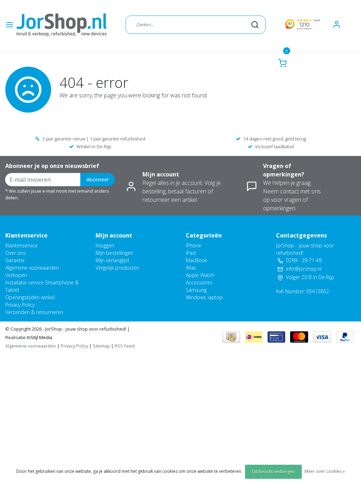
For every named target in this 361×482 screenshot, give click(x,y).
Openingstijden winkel (30, 297)
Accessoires (199, 282)
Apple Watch (200, 275)
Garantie (15, 260)
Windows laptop (204, 297)
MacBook (196, 260)
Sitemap (101, 346)
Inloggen (105, 245)
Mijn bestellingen (114, 252)
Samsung (196, 290)
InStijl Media (39, 337)
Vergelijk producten (117, 267)
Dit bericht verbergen (273, 472)
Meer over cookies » (325, 471)
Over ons (15, 252)
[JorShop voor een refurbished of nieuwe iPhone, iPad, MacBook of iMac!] (61, 24)
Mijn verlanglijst (112, 260)
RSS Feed (125, 346)
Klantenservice (21, 245)
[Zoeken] (255, 24)
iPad (191, 252)
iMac (191, 267)
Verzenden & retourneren (34, 312)
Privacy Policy (20, 304)
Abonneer (97, 179)
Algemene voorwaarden (32, 267)
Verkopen (16, 275)
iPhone (193, 245)
